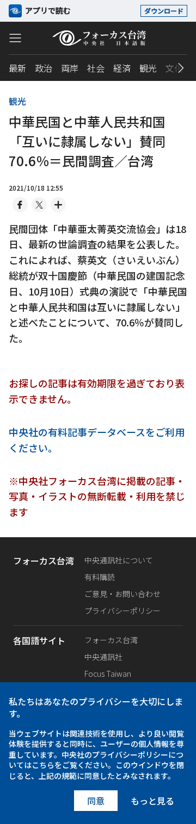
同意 (96, 800)
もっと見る (152, 800)
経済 (122, 67)
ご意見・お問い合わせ (122, 593)
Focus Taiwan (107, 673)
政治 (43, 67)
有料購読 (99, 576)
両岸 (69, 67)
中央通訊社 (103, 656)
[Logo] (98, 38)
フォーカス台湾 (111, 639)
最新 (17, 67)
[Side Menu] (15, 37)
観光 (148, 67)
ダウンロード (163, 10)
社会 (96, 67)
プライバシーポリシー (122, 610)
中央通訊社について (118, 560)
